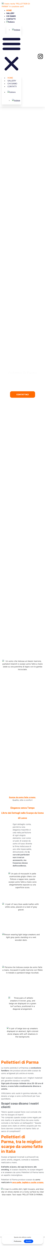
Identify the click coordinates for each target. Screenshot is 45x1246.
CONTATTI (11, 19)
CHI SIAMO (11, 16)
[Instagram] (40, 56)
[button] (11, 54)
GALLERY (10, 13)
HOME (9, 10)
